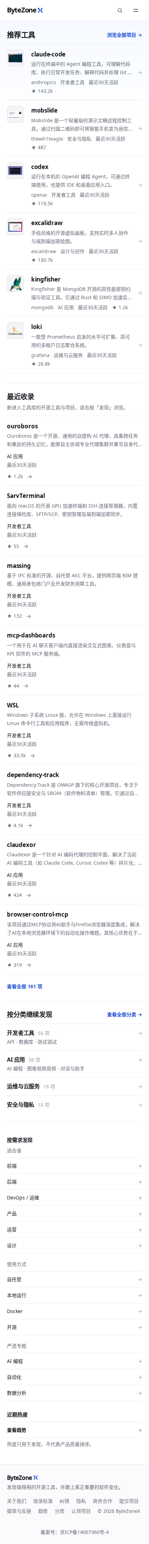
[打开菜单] (136, 10)
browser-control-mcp (37, 914)
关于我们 (16, 1501)
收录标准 (43, 1501)
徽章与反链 (19, 1511)
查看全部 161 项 (24, 986)
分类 (59, 1511)
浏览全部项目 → (124, 35)
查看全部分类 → (124, 1014)
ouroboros (22, 426)
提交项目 (129, 1501)
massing (19, 566)
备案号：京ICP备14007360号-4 (75, 1532)
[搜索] (120, 10)
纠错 (64, 1501)
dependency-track (33, 775)
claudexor (21, 845)
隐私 (81, 1501)
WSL (13, 705)
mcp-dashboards (31, 635)
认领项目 (81, 1511)
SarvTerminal (26, 496)
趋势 (43, 1511)
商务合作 (102, 1501)
